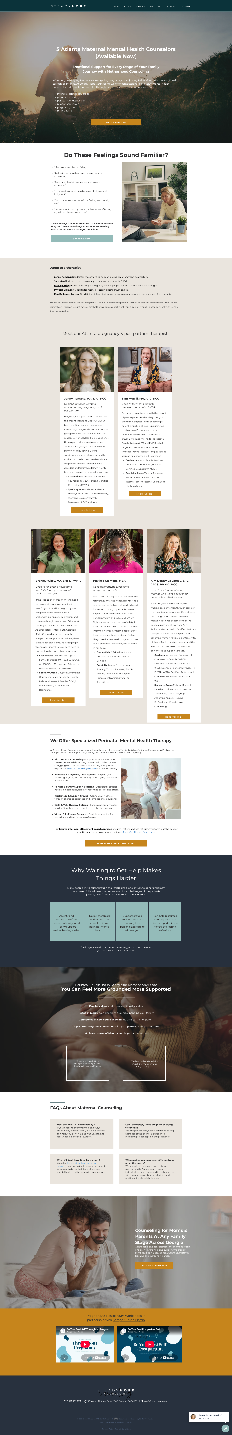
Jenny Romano (62, 277)
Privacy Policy (108, 1429)
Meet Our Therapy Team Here (139, 832)
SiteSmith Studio (146, 1419)
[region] (66, 921)
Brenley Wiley (62, 285)
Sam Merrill (60, 281)
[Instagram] (116, 1419)
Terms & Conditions (123, 1429)
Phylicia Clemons (64, 290)
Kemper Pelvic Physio (129, 1320)
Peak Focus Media (124, 1422)
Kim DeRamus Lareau (66, 294)
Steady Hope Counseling (95, 83)
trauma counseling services (82, 768)
